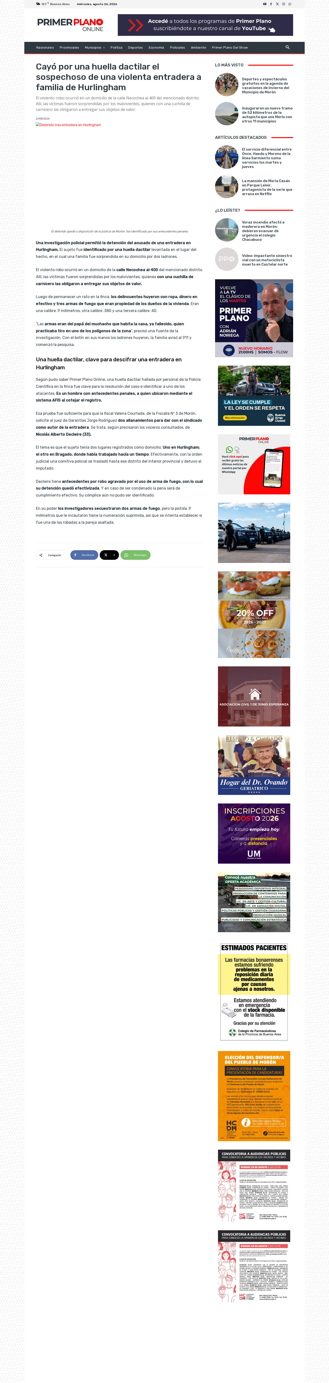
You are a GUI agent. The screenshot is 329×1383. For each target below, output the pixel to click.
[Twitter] (277, 4)
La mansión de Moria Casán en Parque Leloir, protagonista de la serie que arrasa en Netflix (267, 187)
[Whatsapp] (290, 4)
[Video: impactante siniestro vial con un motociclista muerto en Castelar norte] (226, 259)
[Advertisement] (254, 1343)
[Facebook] (271, 4)
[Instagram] (284, 4)
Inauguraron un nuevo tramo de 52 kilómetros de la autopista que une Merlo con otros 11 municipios (267, 114)
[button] (287, 47)
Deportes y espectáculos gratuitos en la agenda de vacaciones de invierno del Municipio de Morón (265, 85)
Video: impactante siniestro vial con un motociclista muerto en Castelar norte (267, 260)
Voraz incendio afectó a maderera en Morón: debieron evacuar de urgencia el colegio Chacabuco (263, 231)
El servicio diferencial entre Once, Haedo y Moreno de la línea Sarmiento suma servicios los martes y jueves (267, 158)
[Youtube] (265, 4)
